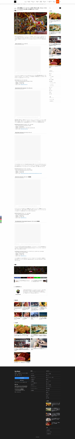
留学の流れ (32, 375)
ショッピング (51, 84)
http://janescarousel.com (24, 84)
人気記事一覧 (49, 433)
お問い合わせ (22, 380)
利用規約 (32, 390)
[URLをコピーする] (44, 277)
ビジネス (51, 90)
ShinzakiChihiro (18, 294)
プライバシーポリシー (34, 388)
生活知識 (51, 81)
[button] (17, 277)
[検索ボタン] (60, 1)
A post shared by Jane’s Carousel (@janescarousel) (23, 72)
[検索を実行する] (60, 8)
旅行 (15, 10)
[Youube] (21, 375)
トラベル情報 (51, 76)
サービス (32, 373)
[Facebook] (15, 375)
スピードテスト (52, 85)
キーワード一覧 (52, 99)
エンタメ (51, 87)
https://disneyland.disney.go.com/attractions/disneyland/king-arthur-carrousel (31, 173)
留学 (47, 392)
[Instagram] (17, 375)
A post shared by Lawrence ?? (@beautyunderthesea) (23, 161)
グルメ (51, 73)
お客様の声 (32, 379)
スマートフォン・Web (50, 377)
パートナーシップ (33, 386)
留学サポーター (33, 377)
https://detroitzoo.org (23, 217)
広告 (50, 92)
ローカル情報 (51, 79)
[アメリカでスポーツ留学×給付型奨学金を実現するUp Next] (15, 2)
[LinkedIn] (19, 375)
